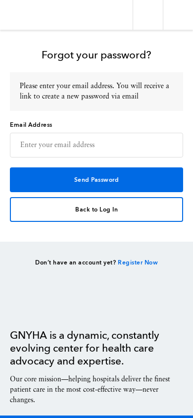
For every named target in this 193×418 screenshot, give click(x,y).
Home (35, 306)
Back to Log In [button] (96, 210)
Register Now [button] (138, 263)
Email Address (31, 125)
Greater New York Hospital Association (37, 14)
